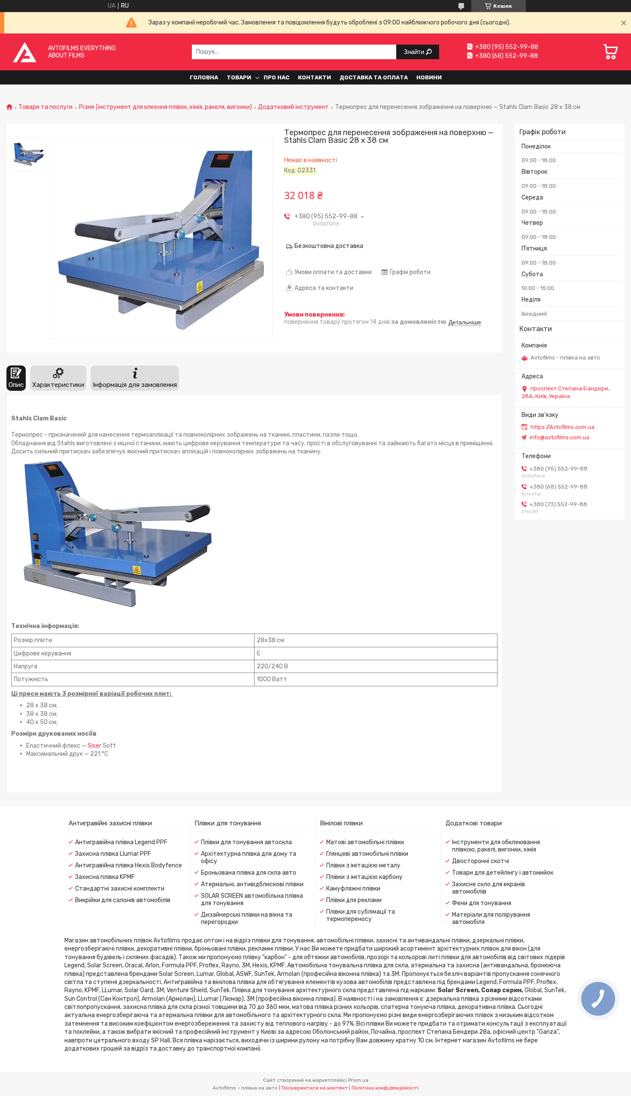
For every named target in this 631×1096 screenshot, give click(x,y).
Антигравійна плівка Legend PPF (121, 842)
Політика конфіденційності (385, 1088)
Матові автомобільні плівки (365, 842)
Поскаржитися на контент (315, 1088)
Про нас (276, 77)
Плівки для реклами (354, 900)
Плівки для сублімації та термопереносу (360, 915)
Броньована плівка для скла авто (248, 872)
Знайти (414, 51)
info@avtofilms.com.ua (559, 437)
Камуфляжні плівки (353, 888)
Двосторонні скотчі (480, 861)
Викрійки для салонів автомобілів (122, 900)
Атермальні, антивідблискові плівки (252, 884)
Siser (94, 745)
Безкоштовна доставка (328, 246)
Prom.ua (358, 1080)
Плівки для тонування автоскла (246, 842)
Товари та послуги (45, 107)
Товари (239, 77)
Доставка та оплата (374, 77)
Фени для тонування (481, 903)
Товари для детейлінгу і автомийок (502, 872)
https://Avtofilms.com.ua (563, 427)
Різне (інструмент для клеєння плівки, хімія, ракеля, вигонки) (165, 107)
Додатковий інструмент (293, 107)
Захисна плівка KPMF (105, 877)
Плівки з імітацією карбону (364, 877)
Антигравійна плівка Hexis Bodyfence (128, 865)
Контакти (314, 77)
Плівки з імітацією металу (363, 865)
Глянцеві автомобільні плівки (367, 853)
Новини (429, 77)
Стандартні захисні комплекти (119, 888)
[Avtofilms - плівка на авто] (24, 51)
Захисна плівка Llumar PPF (113, 853)
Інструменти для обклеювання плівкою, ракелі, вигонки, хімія (496, 846)
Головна (204, 77)
